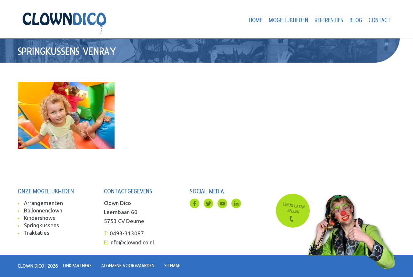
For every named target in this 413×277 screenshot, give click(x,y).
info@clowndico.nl (131, 242)
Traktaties (36, 233)
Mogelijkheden (288, 20)
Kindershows (39, 218)
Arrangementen (43, 203)
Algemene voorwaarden (128, 265)
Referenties (329, 20)
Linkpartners (77, 265)
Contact (379, 20)
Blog (355, 20)
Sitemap (172, 265)
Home (255, 20)
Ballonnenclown (43, 210)
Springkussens (41, 225)
